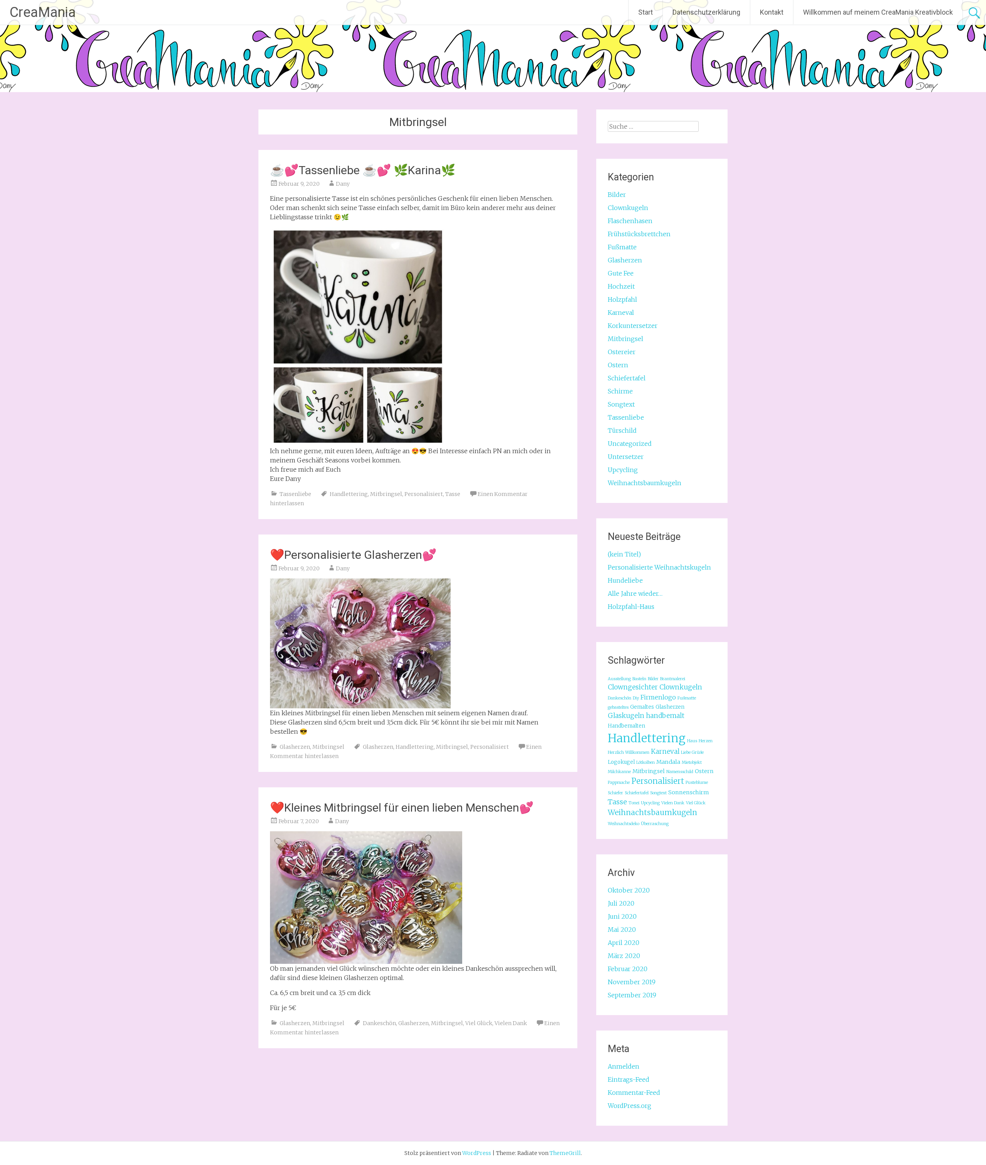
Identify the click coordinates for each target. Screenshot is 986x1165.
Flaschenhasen (630, 221)
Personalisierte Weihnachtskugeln (659, 567)
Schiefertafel (627, 378)
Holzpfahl (622, 299)
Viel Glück (478, 1023)
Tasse (452, 494)
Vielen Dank (511, 1023)
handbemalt (665, 715)
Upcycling (623, 470)
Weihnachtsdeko (623, 823)
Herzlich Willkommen (628, 752)
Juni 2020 (622, 916)
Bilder (617, 194)
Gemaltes (642, 707)
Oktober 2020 (629, 890)
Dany (343, 183)
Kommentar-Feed (634, 1092)
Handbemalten (626, 726)
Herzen (706, 740)
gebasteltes (618, 707)
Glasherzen (295, 746)
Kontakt (771, 12)
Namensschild (679, 771)
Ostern (618, 365)
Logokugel (621, 762)
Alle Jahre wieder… (635, 593)
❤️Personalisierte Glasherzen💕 (353, 554)
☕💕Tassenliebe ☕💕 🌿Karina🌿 (362, 170)
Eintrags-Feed (628, 1079)
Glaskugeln (626, 715)
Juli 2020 (621, 903)
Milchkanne (619, 771)
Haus (692, 740)
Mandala (668, 761)
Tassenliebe (295, 494)
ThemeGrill (565, 1153)
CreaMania (43, 12)
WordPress (476, 1153)
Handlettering (349, 494)
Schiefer (615, 792)
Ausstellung (619, 678)
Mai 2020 (622, 929)
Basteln (639, 678)
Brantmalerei (672, 678)
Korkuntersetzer (632, 325)
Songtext (621, 404)
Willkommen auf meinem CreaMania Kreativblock (878, 12)
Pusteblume (697, 782)
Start (645, 12)
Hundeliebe (625, 580)
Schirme (620, 391)
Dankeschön (379, 1023)
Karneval (621, 312)
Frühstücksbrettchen (639, 234)
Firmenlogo (658, 697)
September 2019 (632, 995)
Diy (636, 698)
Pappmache (619, 782)
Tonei (634, 802)
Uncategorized (630, 443)
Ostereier (622, 352)
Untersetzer (626, 457)
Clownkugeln (628, 208)
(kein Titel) (624, 554)
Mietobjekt (692, 762)
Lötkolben (645, 762)
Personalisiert (423, 494)
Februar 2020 (627, 969)
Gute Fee (621, 273)
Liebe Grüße (692, 752)
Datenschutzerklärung (706, 12)
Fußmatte (622, 247)
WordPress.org (629, 1106)
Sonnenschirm (688, 792)
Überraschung (655, 823)
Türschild (622, 430)
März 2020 (624, 956)
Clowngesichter (633, 687)
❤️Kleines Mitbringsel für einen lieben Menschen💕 (401, 807)
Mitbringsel (386, 494)
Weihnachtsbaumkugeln (644, 483)
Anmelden (623, 1066)
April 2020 (623, 942)
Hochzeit (621, 286)
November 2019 (632, 982)
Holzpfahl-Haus (631, 606)
